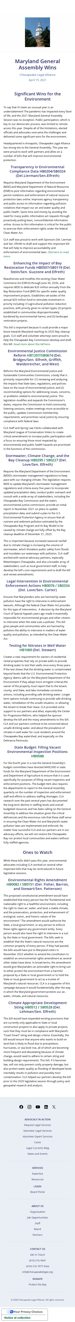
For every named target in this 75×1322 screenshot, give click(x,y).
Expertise (37, 1173)
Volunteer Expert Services (37, 1136)
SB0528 (46, 1007)
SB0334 (63, 585)
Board (37, 1229)
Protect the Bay (37, 1284)
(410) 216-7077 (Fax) (37, 1266)
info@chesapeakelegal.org (37, 1272)
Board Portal (37, 1192)
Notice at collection (17, 1317)
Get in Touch (37, 1254)
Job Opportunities (37, 1217)
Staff (37, 1223)
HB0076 (48, 585)
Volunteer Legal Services (37, 1130)
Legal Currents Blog (37, 1148)
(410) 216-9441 (37, 1260)
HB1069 (25, 649)
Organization (37, 1211)
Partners (38, 1234)
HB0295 (37, 460)
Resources (38, 1179)
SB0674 (47, 355)
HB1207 (33, 355)
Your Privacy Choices (28, 1311)
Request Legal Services (37, 1125)
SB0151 (28, 884)
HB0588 (37, 756)
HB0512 (31, 1007)
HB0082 (12, 884)
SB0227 (52, 460)
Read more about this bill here (32, 344)
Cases (37, 1142)
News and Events (38, 1153)
